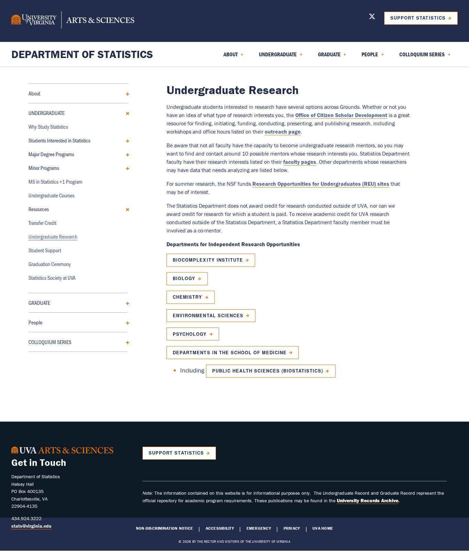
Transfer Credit (42, 222)
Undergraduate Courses (51, 195)
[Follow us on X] (372, 17)
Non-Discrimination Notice (164, 528)
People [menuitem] (365, 56)
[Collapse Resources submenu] (125, 209)
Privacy (292, 528)
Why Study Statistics (48, 126)
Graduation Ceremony (49, 263)
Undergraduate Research (52, 236)
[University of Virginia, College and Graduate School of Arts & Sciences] (72, 21)
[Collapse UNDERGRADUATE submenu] (125, 113)
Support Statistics (417, 18)
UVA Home (322, 528)
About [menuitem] (226, 56)
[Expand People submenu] (125, 322)
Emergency (259, 528)
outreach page (283, 131)
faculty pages (299, 161)
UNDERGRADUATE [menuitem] (274, 56)
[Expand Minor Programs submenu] (125, 167)
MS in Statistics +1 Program (55, 181)
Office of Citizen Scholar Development (341, 115)
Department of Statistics (82, 54)
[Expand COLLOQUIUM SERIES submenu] (125, 342)
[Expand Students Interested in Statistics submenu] (125, 140)
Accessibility (220, 528)
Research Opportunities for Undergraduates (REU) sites (320, 183)
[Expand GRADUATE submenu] (125, 302)
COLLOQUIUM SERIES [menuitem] (418, 56)
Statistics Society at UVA (52, 277)
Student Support (44, 250)
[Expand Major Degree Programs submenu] (125, 154)
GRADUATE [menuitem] (325, 56)
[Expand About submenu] (125, 93)
